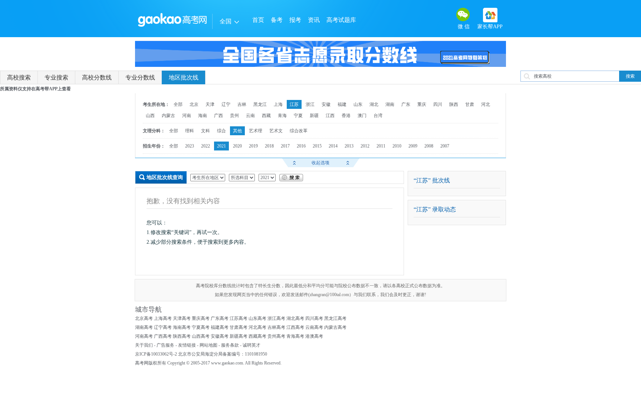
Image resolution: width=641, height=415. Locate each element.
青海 (282, 115)
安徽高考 (220, 336)
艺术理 (255, 130)
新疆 (314, 115)
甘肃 (469, 104)
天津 (210, 104)
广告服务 (165, 345)
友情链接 (187, 345)
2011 (381, 146)
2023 (189, 146)
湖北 (373, 104)
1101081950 (256, 354)
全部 (178, 104)
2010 (396, 146)
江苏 (294, 104)
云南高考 (314, 327)
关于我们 (144, 345)
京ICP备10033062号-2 (156, 354)
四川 (437, 104)
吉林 (241, 104)
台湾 (378, 115)
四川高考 (314, 318)
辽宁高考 (163, 327)
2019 (253, 146)
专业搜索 (56, 77)
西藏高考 (257, 336)
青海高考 (295, 336)
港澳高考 (314, 336)
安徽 (326, 104)
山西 (150, 115)
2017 (285, 146)
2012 (365, 146)
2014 (333, 146)
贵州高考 (276, 336)
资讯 (314, 20)
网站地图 (208, 345)
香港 (346, 115)
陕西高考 (182, 336)
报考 (295, 20)
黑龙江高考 (335, 318)
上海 (278, 104)
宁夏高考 (201, 327)
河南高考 (144, 336)
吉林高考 (276, 327)
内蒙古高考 (335, 327)
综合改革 (299, 130)
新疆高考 (238, 336)
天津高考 (182, 318)
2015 (317, 146)
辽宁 (225, 104)
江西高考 (295, 327)
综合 (221, 130)
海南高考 (182, 327)
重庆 (421, 104)
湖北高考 (295, 318)
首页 (258, 20)
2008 (428, 146)
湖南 (389, 104)
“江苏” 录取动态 (435, 209)
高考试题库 (341, 20)
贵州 (234, 115)
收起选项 (320, 162)
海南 (202, 115)
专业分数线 (140, 77)
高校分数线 (97, 77)
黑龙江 (260, 104)
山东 (358, 104)
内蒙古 (168, 115)
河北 (485, 104)
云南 (250, 115)
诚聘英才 (251, 345)
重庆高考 (201, 318)
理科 (189, 130)
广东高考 (220, 318)
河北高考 (257, 327)
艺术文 (276, 130)
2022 (205, 146)
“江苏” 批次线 (432, 180)
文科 (205, 130)
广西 (218, 115)
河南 (186, 115)
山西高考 (201, 336)
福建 (342, 104)
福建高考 (220, 327)
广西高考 (163, 336)
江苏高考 (238, 318)
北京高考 (144, 318)
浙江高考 (276, 318)
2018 (269, 146)
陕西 (453, 104)
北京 (194, 104)
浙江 (310, 104)
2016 (301, 146)
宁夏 (298, 115)
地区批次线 (183, 77)
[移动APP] (490, 15)
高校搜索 (19, 77)
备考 (277, 20)
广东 (405, 104)
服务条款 (230, 345)
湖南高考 (144, 327)
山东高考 (257, 318)
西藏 (266, 115)
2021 (221, 146)
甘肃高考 (238, 327)
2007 (444, 146)
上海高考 (163, 318)
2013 (349, 146)
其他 (237, 130)
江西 (330, 115)
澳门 (362, 115)
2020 (237, 146)
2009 (412, 146)
